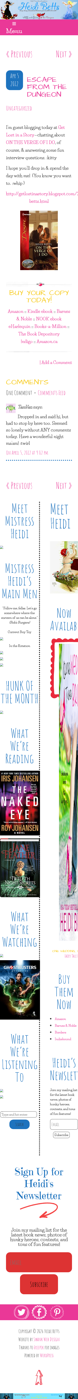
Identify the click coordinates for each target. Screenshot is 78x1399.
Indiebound (63, 1039)
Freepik (39, 1347)
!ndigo (27, 341)
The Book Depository (39, 333)
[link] (39, 1320)
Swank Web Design (47, 1339)
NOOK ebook (49, 318)
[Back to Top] (39, 1377)
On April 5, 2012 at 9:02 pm (27, 452)
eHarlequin (19, 326)
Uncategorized (19, 108)
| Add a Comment (56, 362)
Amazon (15, 311)
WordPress (47, 1355)
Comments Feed (52, 393)
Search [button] (19, 1124)
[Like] (7, 119)
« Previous (19, 53)
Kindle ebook (40, 311)
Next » (64, 53)
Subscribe (61, 1134)
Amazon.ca (47, 341)
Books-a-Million (50, 326)
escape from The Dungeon (47, 87)
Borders (60, 1032)
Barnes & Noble (66, 1025)
